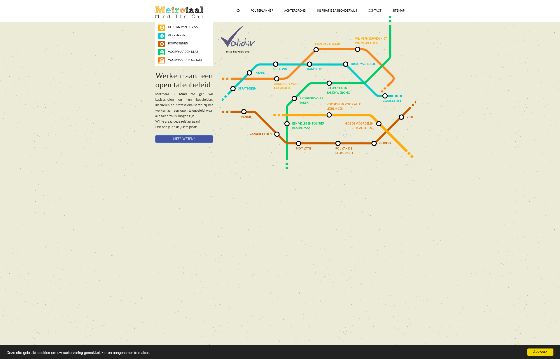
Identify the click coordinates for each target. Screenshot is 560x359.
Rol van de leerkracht (344, 151)
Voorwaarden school (185, 60)
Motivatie (303, 148)
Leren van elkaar (326, 44)
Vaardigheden (261, 134)
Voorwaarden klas (183, 52)
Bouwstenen (178, 43)
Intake (260, 73)
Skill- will (281, 69)
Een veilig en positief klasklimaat (308, 126)
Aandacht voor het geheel (286, 86)
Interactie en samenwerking (338, 90)
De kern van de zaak (184, 27)
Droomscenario (363, 64)
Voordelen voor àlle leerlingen (343, 106)
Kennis (246, 117)
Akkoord (540, 352)
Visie (410, 117)
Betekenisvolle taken (311, 100)
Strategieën (247, 88)
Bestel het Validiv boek (238, 52)
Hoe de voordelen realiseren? (359, 126)
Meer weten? (184, 139)
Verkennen (177, 35)
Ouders (385, 143)
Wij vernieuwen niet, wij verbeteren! (371, 41)
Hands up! (314, 69)
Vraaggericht (393, 101)
